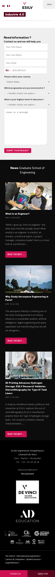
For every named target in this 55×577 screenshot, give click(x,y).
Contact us (15, 573)
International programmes (28, 556)
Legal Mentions (11, 562)
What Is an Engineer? (17, 213)
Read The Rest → (16, 254)
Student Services (33, 559)
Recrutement (27, 473)
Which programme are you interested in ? (24, 88)
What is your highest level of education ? (24, 99)
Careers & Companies (14, 559)
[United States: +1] (7, 70)
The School (10, 556)
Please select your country (17, 76)
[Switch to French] (8, 6)
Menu (49, 4)
